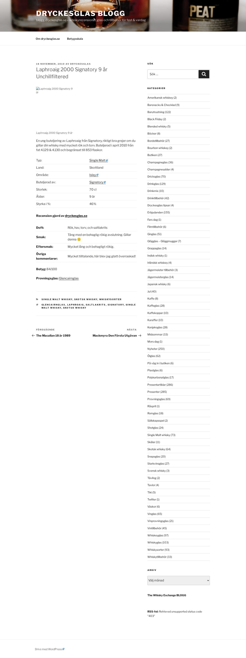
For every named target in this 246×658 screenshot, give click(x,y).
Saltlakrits (96, 304)
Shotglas (152, 427)
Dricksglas (153, 176)
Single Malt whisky (57, 299)
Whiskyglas (154, 542)
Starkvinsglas (155, 463)
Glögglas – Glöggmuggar (162, 241)
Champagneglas (157, 162)
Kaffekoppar (155, 313)
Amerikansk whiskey (160, 97)
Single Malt (97, 160)
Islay (92, 175)
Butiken (152, 155)
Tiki (149, 492)
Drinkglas (153, 183)
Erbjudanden (155, 212)
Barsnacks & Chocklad (161, 105)
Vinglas (151, 513)
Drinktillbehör (155, 198)
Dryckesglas (80, 64)
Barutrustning (155, 112)
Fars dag (152, 219)
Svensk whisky (156, 470)
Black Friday (154, 119)
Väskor (151, 506)
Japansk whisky (157, 284)
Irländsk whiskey (157, 262)
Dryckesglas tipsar (158, 205)
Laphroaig (75, 304)
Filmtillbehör (154, 226)
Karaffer (152, 320)
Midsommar (154, 334)
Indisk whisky (155, 255)
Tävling (151, 478)
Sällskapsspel (155, 420)
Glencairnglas (69, 278)
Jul (149, 291)
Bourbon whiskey (158, 147)
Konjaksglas (154, 327)
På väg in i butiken (158, 363)
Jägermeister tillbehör (160, 270)
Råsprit (151, 406)
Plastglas (153, 370)
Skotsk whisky (85, 299)
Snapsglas (153, 456)
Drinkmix (153, 190)
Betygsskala (75, 38)
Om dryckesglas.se (48, 38)
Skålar (151, 442)
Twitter (151, 499)
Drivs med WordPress (48, 649)
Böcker (151, 133)
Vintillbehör (154, 528)
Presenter (153, 391)
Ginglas (151, 234)
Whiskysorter (110, 299)
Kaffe (150, 298)
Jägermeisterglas (158, 277)
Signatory (96, 182)
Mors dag (153, 341)
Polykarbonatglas (158, 377)
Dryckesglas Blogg (80, 13)
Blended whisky (157, 126)
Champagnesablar (158, 169)
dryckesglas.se (76, 216)
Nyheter (152, 348)
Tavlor (151, 485)
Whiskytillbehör (156, 556)
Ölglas (151, 355)
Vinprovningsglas (158, 521)
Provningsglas (156, 399)
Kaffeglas (153, 305)
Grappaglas (154, 248)
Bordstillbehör (156, 140)
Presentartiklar (156, 384)
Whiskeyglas (155, 535)
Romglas (152, 413)
